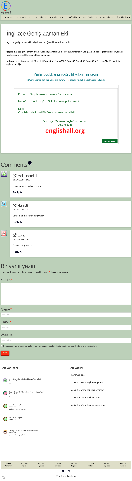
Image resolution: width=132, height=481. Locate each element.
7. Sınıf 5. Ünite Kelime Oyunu (86, 397)
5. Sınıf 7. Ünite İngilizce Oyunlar (27, 431)
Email (6, 322)
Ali (9, 379)
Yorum (6, 280)
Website (7, 335)
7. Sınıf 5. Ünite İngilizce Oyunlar (87, 390)
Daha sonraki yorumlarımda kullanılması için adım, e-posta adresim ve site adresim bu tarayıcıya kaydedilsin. (50, 346)
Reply (16, 192)
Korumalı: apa (78, 375)
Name (6, 309)
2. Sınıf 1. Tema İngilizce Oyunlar (87, 382)
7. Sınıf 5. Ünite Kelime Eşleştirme (88, 405)
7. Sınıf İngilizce (18, 405)
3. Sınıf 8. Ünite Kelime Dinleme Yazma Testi (26, 379)
